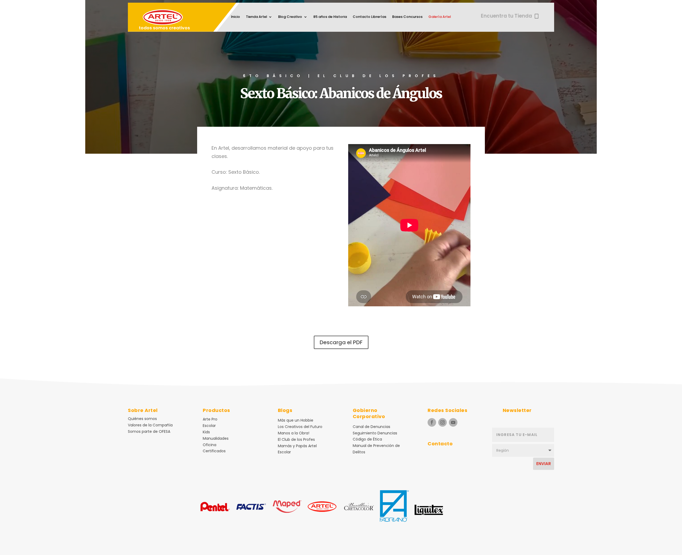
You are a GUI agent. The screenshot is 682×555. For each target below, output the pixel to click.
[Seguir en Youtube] (453, 422)
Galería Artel (439, 17)
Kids (206, 432)
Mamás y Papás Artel (297, 446)
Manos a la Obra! (293, 433)
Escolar (209, 425)
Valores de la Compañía (150, 425)
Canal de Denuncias (371, 426)
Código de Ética (367, 439)
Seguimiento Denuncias (375, 433)
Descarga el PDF (341, 342)
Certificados (214, 451)
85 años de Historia (330, 17)
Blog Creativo (290, 17)
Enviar (543, 463)
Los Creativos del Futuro (300, 426)
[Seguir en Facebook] (432, 422)
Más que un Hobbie (295, 420)
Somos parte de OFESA (149, 431)
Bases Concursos (407, 17)
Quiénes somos (142, 418)
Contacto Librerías (369, 17)
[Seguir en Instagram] (442, 422)
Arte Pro (210, 419)
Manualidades (216, 438)
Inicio (235, 17)
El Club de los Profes (296, 439)
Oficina (209, 444)
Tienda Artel (256, 17)
